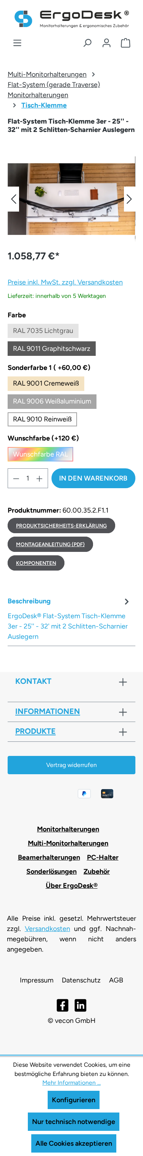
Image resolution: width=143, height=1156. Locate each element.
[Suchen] (87, 43)
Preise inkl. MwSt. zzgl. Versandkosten (65, 282)
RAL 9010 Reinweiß (42, 419)
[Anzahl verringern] (16, 478)
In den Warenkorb (93, 478)
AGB (116, 980)
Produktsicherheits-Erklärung (61, 526)
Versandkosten (47, 928)
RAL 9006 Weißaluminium (52, 401)
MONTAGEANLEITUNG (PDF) (50, 544)
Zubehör (97, 871)
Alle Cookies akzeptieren (73, 1143)
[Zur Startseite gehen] (71, 19)
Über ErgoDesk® (72, 885)
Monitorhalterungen (68, 829)
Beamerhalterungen (49, 857)
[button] (13, 199)
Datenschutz (81, 980)
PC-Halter (103, 857)
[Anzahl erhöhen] (39, 478)
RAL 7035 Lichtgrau (46, 332)
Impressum (36, 980)
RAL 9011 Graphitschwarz (54, 350)
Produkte (35, 731)
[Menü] (17, 43)
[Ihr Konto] (106, 43)
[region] (71, 199)
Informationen (47, 711)
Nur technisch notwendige (73, 1121)
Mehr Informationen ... (71, 1082)
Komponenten (36, 563)
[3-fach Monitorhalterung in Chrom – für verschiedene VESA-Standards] (71, 199)
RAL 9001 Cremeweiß (46, 383)
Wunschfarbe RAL (43, 455)
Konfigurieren (73, 1100)
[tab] (70, 618)
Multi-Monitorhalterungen (68, 843)
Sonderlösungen (51, 871)
